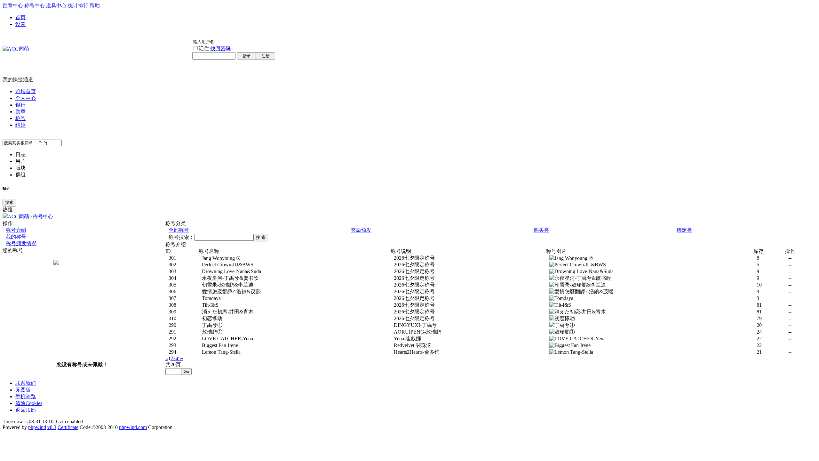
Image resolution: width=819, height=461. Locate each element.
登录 (246, 55)
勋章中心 (13, 5)
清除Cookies (28, 403)
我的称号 (16, 236)
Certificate (68, 427)
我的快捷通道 (18, 79)
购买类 (541, 230)
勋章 (20, 111)
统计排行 (78, 5)
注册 (265, 55)
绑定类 (684, 230)
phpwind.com (133, 427)
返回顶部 (25, 410)
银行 (20, 105)
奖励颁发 (361, 230)
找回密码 (220, 48)
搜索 (9, 202)
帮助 (95, 5)
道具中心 (56, 5)
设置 (20, 24)
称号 (20, 118)
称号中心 (34, 5)
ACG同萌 (18, 216)
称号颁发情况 (21, 243)
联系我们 (25, 383)
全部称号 (179, 230)
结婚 (20, 125)
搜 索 (261, 237)
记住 (204, 48)
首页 (20, 17)
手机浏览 (25, 396)
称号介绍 (16, 230)
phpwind (37, 427)
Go (186, 371)
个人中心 (25, 98)
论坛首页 (25, 91)
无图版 (23, 389)
